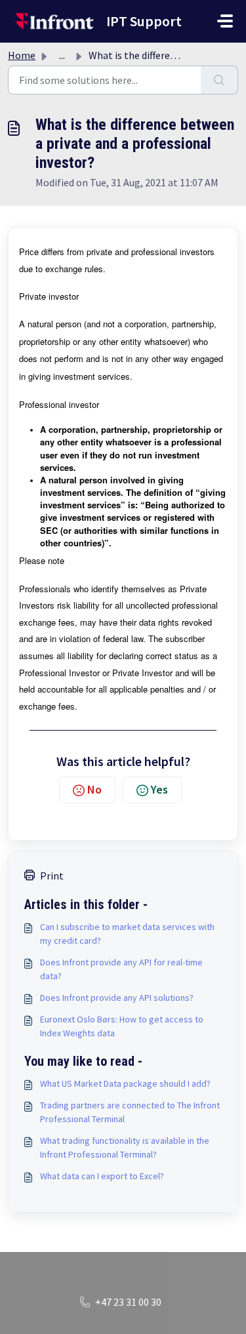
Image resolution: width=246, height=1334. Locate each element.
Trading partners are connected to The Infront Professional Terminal (130, 1112)
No (94, 789)
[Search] (219, 80)
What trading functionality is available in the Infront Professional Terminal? (124, 1147)
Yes (159, 789)
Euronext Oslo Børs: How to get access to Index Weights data (121, 1026)
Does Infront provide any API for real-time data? (121, 969)
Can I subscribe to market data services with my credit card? (127, 933)
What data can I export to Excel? (102, 1176)
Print (52, 875)
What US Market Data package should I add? (125, 1083)
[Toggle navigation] (225, 21)
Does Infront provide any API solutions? (117, 997)
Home (21, 55)
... (62, 55)
